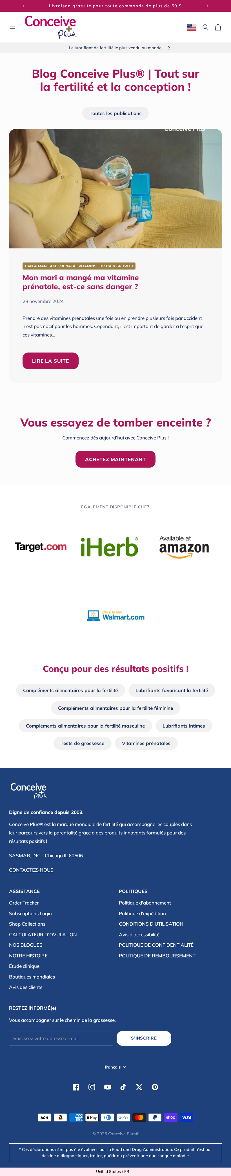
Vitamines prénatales (146, 743)
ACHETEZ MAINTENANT (115, 459)
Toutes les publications (116, 113)
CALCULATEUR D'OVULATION (43, 934)
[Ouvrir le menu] (12, 27)
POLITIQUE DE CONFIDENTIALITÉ (156, 945)
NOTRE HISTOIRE (28, 956)
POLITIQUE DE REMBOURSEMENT (157, 956)
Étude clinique (24, 966)
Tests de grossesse (82, 743)
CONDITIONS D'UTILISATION (151, 924)
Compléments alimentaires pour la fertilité (70, 690)
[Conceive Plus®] (51, 27)
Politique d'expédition (142, 913)
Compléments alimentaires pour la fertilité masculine (85, 726)
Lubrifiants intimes (184, 726)
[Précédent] (23, 6)
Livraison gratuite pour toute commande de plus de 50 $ (115, 5)
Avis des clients (25, 987)
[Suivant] (207, 6)
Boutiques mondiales (32, 977)
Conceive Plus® (123, 1133)
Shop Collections (27, 924)
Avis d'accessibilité (139, 934)
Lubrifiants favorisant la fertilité (172, 690)
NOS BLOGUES (26, 945)
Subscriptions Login (30, 913)
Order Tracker (24, 903)
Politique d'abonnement (145, 903)
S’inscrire (144, 1038)
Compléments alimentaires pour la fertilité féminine (115, 708)
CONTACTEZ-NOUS (31, 870)
